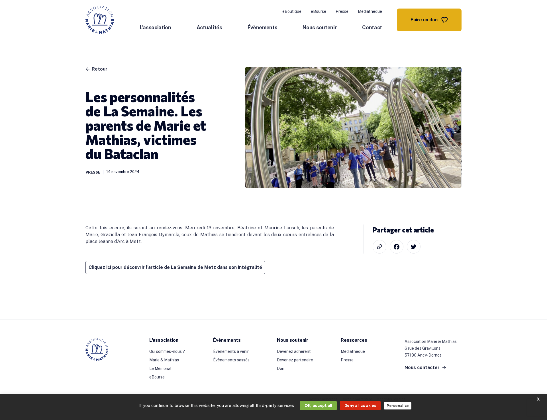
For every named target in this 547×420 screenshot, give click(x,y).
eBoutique (291, 11)
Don (280, 368)
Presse (342, 11)
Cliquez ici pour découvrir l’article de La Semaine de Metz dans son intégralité (175, 267)
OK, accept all (318, 405)
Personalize (397, 405)
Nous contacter (422, 367)
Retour (99, 69)
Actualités (209, 27)
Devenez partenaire (295, 360)
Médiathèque (370, 11)
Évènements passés (231, 360)
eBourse (318, 11)
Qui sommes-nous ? (167, 351)
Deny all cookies (360, 405)
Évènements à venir (231, 351)
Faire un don (424, 19)
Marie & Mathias (164, 360)
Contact (372, 27)
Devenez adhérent (294, 351)
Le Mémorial (160, 368)
